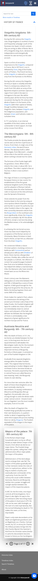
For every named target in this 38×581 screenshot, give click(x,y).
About (4, 569)
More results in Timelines (11, 17)
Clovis (15, 69)
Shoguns (19, 420)
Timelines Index (7, 560)
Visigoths (27, 39)
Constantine (19, 250)
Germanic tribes (10, 147)
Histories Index (7, 555)
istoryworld (9, 3)
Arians (13, 114)
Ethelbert (27, 253)
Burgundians (12, 213)
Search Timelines (8, 564)
